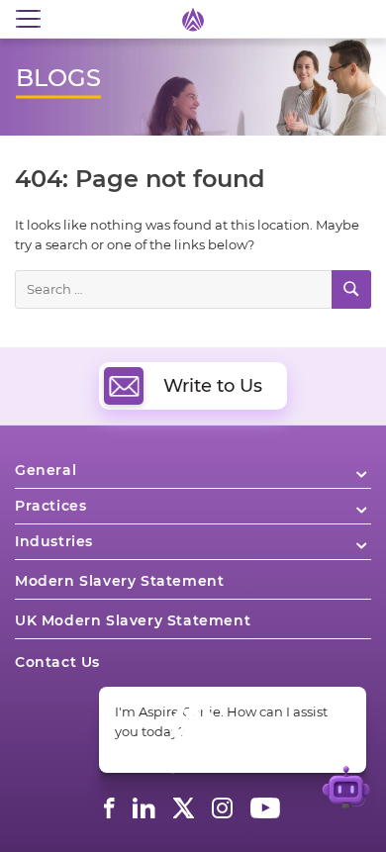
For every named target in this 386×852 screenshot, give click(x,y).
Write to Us (212, 386)
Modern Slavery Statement (119, 581)
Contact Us (57, 662)
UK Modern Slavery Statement (132, 620)
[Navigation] (28, 19)
